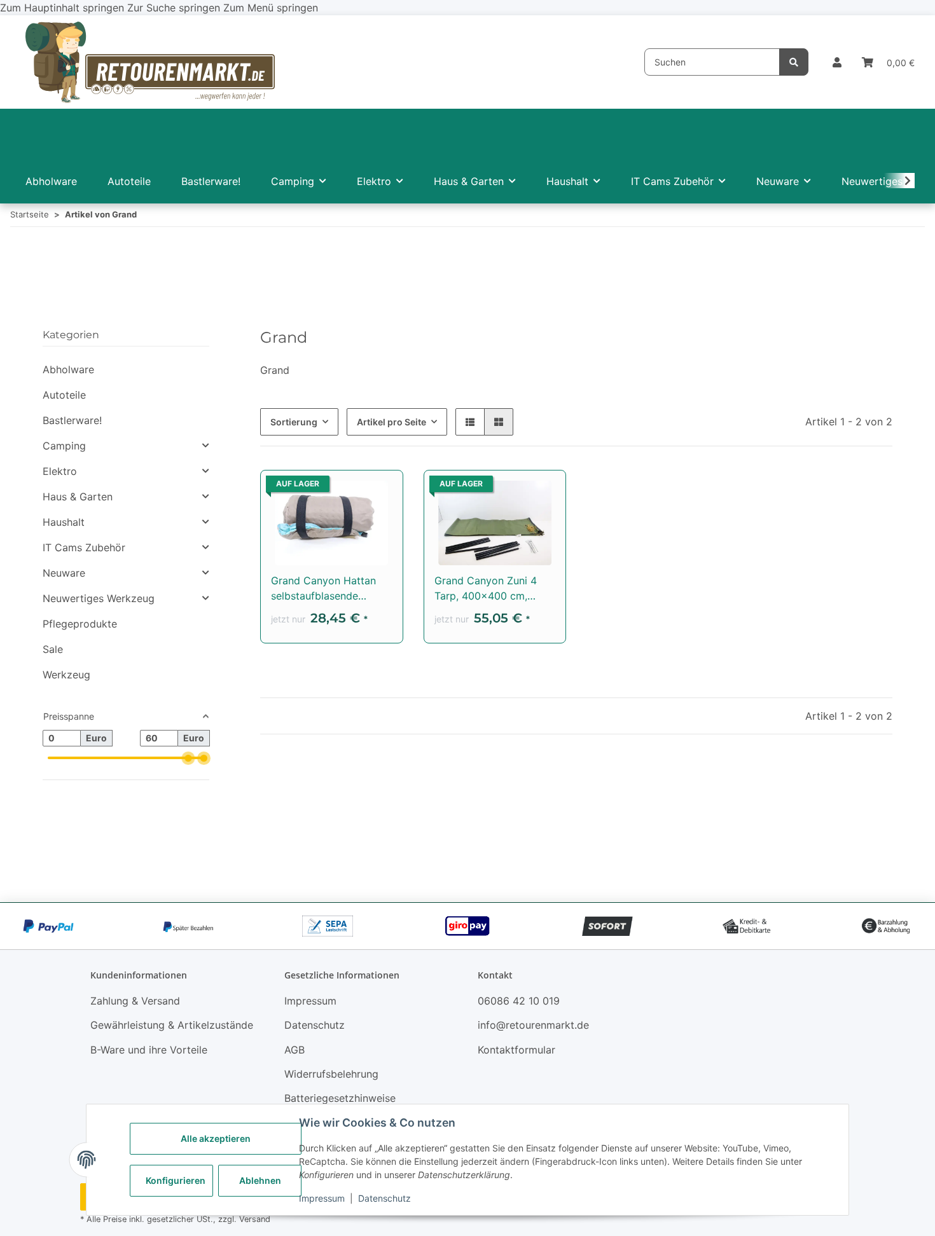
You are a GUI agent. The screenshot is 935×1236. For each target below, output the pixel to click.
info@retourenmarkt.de (533, 1025)
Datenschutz (384, 1198)
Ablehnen (260, 1180)
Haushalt (64, 522)
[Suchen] (793, 62)
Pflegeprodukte (80, 623)
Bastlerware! (72, 420)
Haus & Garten (78, 496)
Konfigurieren (175, 1180)
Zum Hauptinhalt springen (63, 7)
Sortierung (293, 421)
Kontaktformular (516, 1049)
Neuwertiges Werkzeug (99, 598)
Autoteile (64, 394)
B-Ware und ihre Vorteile (148, 1049)
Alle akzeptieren (216, 1138)
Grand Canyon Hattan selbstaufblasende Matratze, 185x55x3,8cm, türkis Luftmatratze (324, 588)
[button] (837, 62)
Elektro (60, 471)
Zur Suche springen (175, 7)
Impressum (322, 1198)
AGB (294, 1049)
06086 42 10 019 (519, 1000)
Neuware (64, 572)
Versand (254, 1219)
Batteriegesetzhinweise (340, 1098)
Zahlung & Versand (135, 1000)
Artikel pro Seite (391, 421)
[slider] (188, 757)
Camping (64, 445)
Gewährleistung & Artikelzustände (171, 1025)
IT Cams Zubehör (84, 547)
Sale (53, 649)
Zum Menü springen (270, 7)
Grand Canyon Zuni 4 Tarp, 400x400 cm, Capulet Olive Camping (490, 588)
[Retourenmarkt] (150, 62)
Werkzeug (66, 674)
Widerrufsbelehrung (331, 1074)
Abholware (68, 369)
